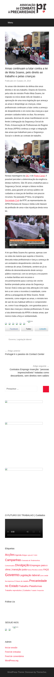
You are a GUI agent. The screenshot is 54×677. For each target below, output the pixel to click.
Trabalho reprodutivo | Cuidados (18, 590)
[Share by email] (24, 324)
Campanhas (13, 560)
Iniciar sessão (11, 648)
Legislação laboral (24, 339)
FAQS (46, 569)
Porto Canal (39, 176)
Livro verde (44, 575)
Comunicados (10, 566)
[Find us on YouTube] (10, 630)
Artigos (24, 555)
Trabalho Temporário (37, 590)
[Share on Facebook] (6, 324)
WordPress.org (11, 660)
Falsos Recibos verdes (35, 570)
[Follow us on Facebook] (6, 630)
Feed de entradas (13, 652)
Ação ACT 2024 (32, 555)
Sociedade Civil (12, 200)
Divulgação (22, 565)
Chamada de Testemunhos (30, 560)
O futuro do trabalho (21, 581)
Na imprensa (9, 581)
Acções (10, 554)
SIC (27, 176)
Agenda (18, 555)
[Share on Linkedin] (17, 324)
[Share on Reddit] (13, 324)
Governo (12, 339)
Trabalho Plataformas (30, 586)
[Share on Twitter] (10, 324)
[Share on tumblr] (21, 324)
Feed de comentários (14, 656)
